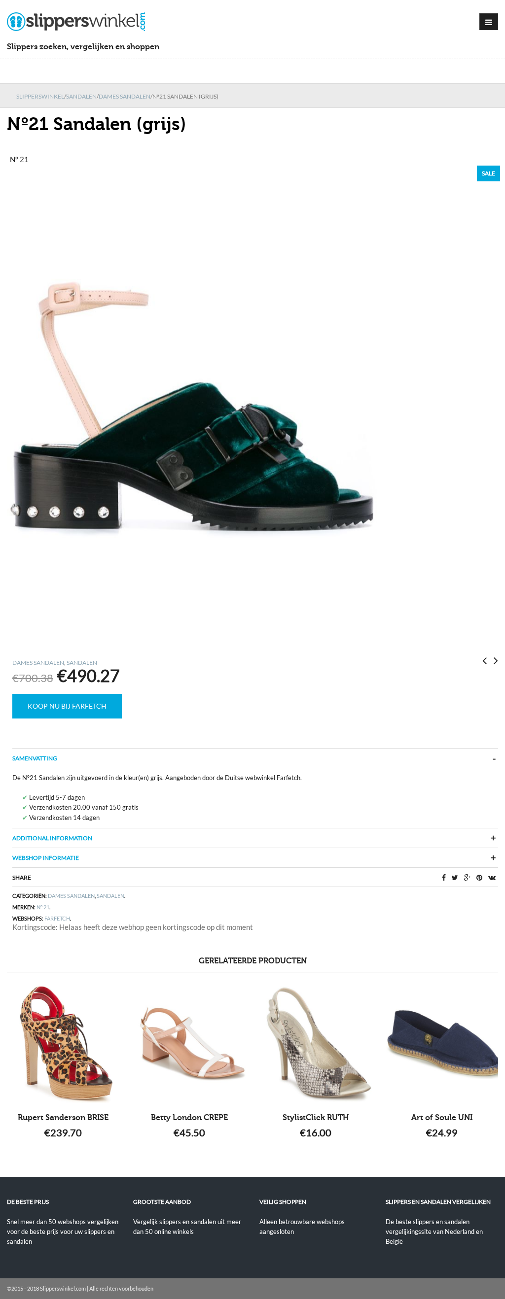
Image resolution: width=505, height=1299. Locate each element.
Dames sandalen (124, 96)
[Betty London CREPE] (189, 1044)
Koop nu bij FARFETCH (67, 706)
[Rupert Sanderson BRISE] (63, 1044)
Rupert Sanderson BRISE (63, 1117)
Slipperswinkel (40, 96)
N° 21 (42, 907)
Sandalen (81, 96)
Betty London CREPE (189, 1117)
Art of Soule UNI (441, 1117)
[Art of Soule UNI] (442, 1044)
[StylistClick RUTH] (315, 1044)
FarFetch (57, 918)
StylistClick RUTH (316, 1117)
